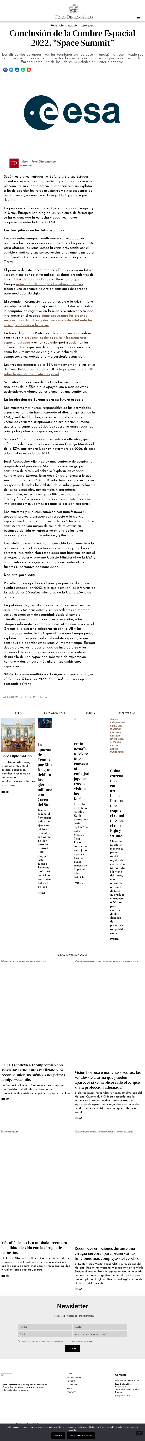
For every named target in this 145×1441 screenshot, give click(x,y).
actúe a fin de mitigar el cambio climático (49, 284)
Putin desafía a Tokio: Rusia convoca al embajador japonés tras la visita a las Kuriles (83, 771)
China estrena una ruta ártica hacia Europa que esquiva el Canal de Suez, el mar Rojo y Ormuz (117, 803)
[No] (139, 1433)
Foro (18, 713)
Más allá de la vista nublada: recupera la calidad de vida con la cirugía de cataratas (34, 1247)
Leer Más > (42, 893)
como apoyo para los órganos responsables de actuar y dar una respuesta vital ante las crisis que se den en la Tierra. (48, 320)
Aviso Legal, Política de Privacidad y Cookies (73, 1341)
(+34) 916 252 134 (122, 1396)
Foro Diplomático (16, 756)
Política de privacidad (81, 1435)
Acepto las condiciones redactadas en (56, 1341)
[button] (138, 18)
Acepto (58, 1435)
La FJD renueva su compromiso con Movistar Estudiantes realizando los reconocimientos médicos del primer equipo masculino (33, 1072)
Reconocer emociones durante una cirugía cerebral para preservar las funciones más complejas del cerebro (107, 1253)
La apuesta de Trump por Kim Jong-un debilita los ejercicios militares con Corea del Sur (46, 774)
